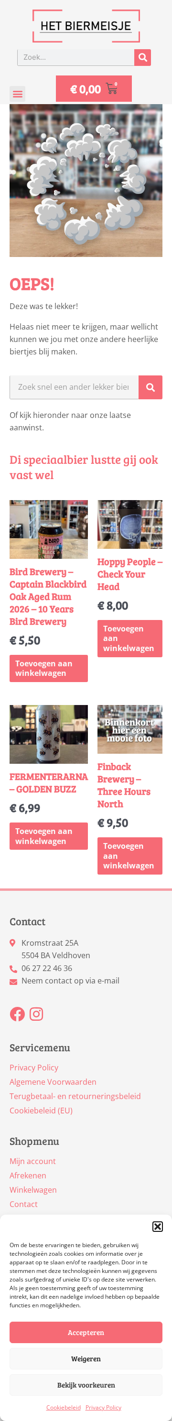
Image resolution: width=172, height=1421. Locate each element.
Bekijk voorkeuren (86, 1384)
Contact (24, 1204)
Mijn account (33, 1161)
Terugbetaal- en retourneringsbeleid (75, 1096)
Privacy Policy (103, 1407)
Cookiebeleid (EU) (41, 1110)
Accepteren (86, 1332)
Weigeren (86, 1358)
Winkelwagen (33, 1190)
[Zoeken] (142, 57)
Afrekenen (28, 1175)
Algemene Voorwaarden (53, 1082)
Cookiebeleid (63, 1407)
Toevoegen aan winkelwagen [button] (44, 668)
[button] (157, 1226)
